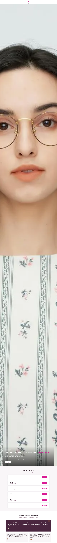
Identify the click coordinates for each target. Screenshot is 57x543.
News (31, 3)
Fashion (25, 3)
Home (19, 3)
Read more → (8, 462)
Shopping (34, 3)
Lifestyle (28, 3)
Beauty (22, 3)
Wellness (38, 3)
